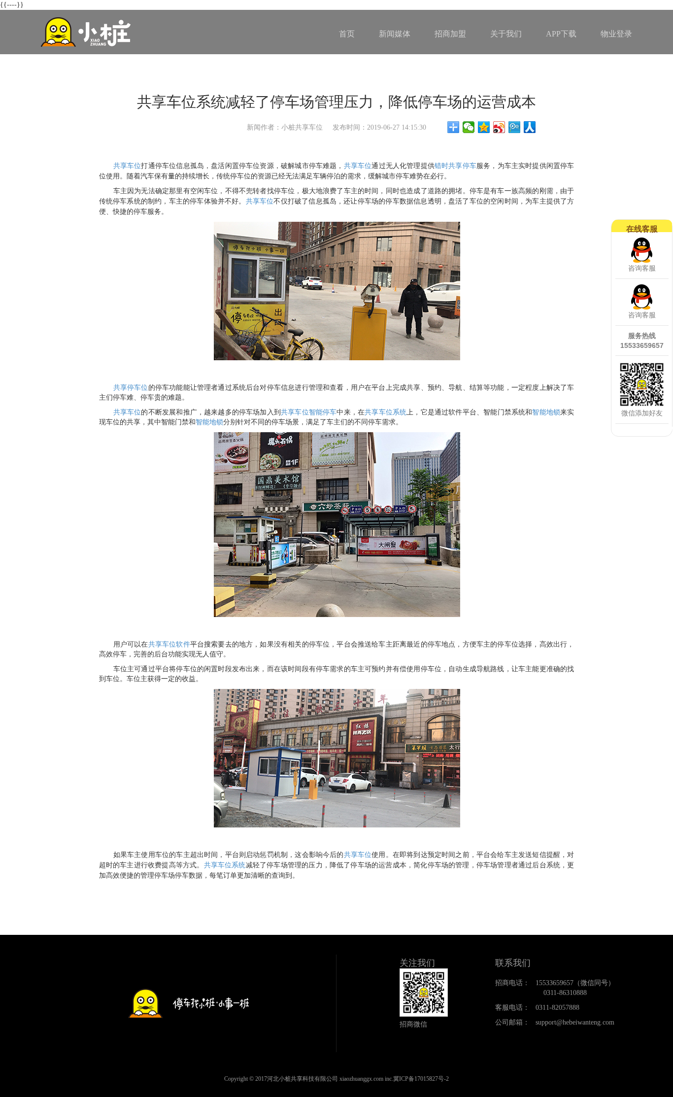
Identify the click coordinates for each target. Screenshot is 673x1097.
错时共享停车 (455, 166)
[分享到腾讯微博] (514, 127)
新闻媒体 (394, 34)
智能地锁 (546, 412)
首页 (347, 34)
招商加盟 (450, 34)
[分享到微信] (469, 127)
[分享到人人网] (530, 127)
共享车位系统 (385, 412)
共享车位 (358, 166)
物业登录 (616, 34)
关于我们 (506, 34)
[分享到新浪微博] (499, 127)
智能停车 (323, 412)
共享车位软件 (169, 644)
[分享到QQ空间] (484, 127)
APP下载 (561, 34)
